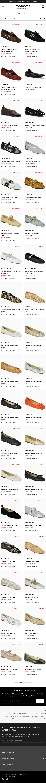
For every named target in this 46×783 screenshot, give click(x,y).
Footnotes (7, 774)
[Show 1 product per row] (40, 18)
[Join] (42, 740)
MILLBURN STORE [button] (8, 758)
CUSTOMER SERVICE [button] (9, 752)
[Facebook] (3, 779)
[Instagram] (7, 779)
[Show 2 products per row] (44, 18)
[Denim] (17, 241)
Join (40, 701)
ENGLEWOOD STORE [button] (9, 765)
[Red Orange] (21, 351)
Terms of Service (9, 776)
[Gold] (17, 351)
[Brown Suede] (21, 241)
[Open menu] (5, 6)
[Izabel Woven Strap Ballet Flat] (11, 293)
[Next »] (29, 680)
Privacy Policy (23, 774)
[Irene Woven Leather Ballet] (11, 329)
